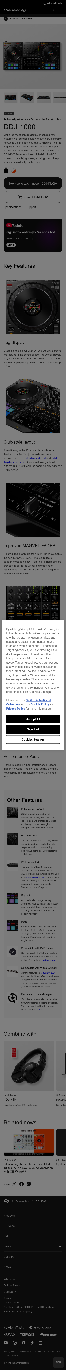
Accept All (33, 719)
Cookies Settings (33, 739)
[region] (33, 685)
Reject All (33, 729)
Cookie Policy (40, 704)
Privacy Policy (15, 708)
